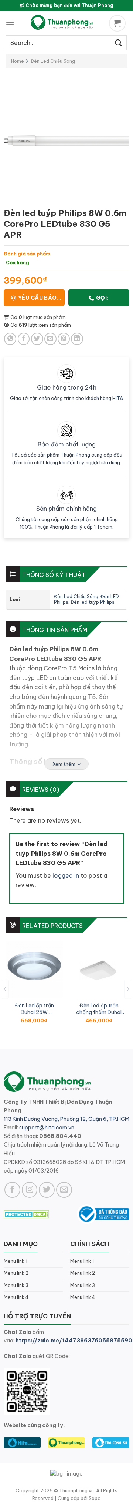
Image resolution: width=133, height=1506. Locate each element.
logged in (65, 875)
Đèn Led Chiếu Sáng (53, 61)
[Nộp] (118, 42)
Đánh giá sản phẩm (27, 254)
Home (17, 61)
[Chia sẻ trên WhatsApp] (10, 339)
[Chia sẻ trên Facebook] (24, 339)
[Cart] (118, 23)
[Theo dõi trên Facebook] (12, 1190)
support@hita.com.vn (46, 1127)
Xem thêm (63, 764)
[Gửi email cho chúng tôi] (64, 1190)
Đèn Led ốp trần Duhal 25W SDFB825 (34, 1009)
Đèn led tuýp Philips (93, 602)
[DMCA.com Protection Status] (26, 1214)
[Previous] (5, 989)
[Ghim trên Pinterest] (64, 339)
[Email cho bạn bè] (50, 339)
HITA (117, 398)
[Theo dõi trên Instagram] (30, 1190)
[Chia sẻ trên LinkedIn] (77, 339)
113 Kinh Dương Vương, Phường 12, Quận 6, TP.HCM (66, 1119)
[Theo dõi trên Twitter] (47, 1190)
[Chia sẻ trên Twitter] (37, 339)
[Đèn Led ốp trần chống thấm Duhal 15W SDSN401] (98, 969)
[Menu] (10, 22)
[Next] (128, 989)
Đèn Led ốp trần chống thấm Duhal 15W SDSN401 (99, 1009)
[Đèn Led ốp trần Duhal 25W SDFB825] (34, 969)
